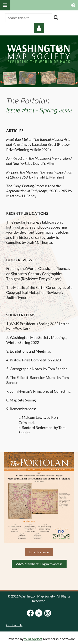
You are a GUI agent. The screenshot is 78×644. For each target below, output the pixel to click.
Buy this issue (39, 552)
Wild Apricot (33, 639)
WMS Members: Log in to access (39, 564)
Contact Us (14, 625)
